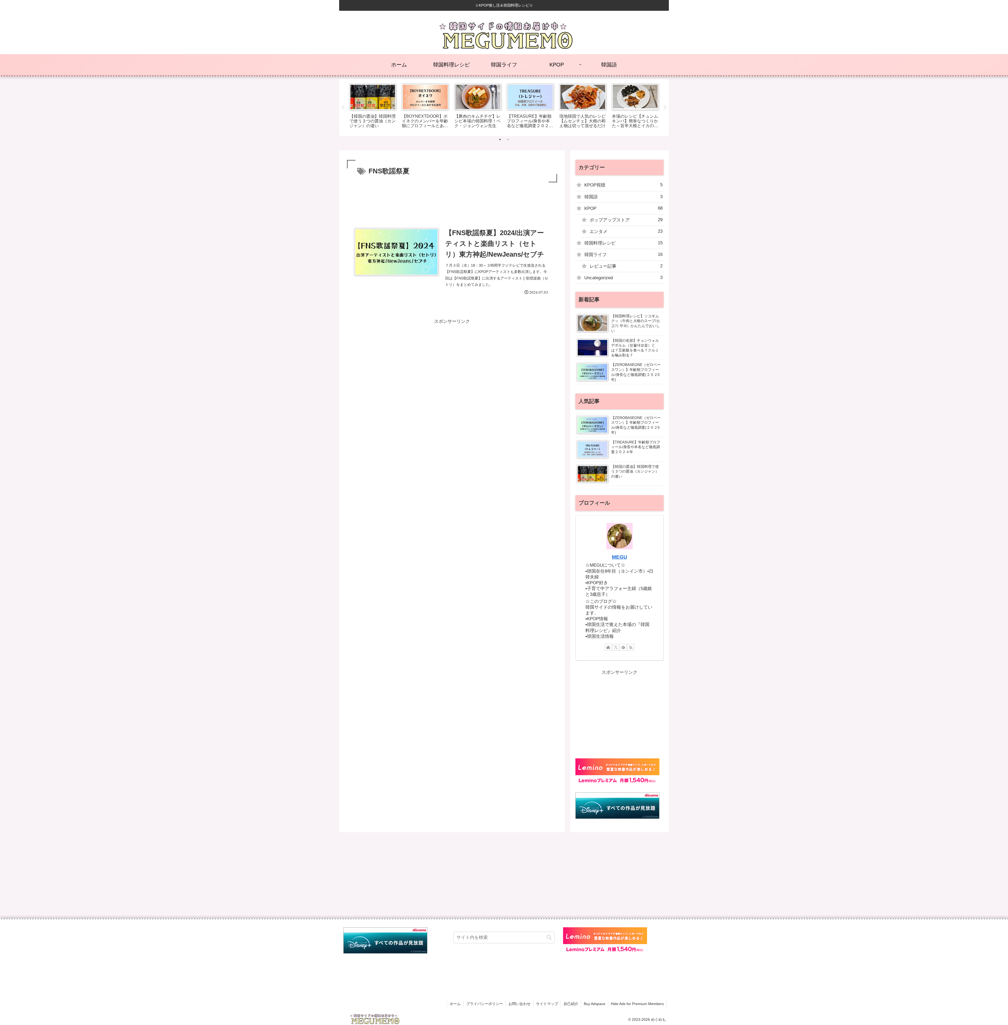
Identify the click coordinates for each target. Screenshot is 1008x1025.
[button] (549, 937)
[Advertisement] (452, 198)
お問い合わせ (519, 1004)
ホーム (455, 1004)
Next (665, 107)
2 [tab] (508, 139)
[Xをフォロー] (615, 647)
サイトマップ (547, 1004)
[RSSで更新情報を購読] (630, 647)
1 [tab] (500, 139)
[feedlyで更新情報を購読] (623, 647)
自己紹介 (571, 1004)
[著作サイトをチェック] (608, 647)
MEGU (619, 557)
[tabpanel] (372, 106)
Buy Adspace (594, 1004)
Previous (343, 107)
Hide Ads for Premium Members (637, 1004)
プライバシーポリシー (484, 1004)
